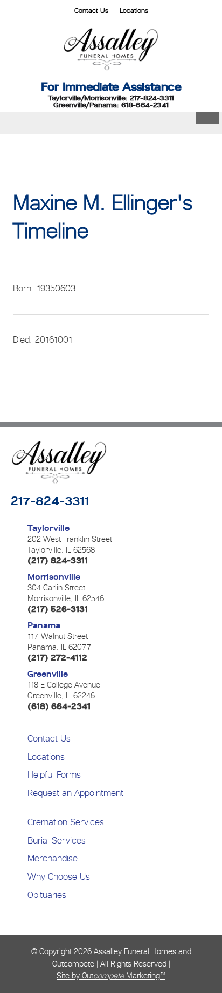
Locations (134, 10)
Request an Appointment (75, 792)
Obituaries (46, 894)
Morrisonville (53, 577)
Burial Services (56, 840)
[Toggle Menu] (207, 118)
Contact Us (91, 10)
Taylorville (48, 528)
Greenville (47, 674)
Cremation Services (65, 822)
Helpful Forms (54, 774)
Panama (43, 625)
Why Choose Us (58, 876)
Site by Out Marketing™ (111, 975)
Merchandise (52, 858)
